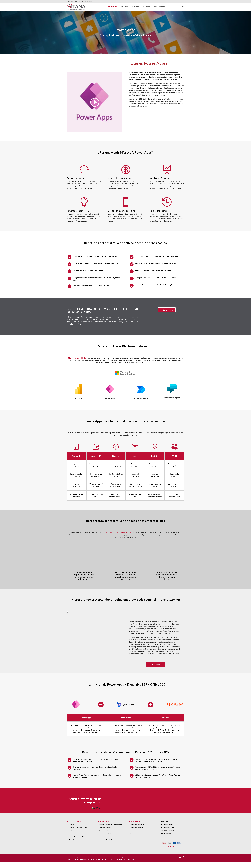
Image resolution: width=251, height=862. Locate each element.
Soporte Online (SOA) (106, 840)
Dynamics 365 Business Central (77, 827)
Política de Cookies (167, 824)
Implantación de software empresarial (110, 824)
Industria (133, 834)
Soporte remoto (166, 833)
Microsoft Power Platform (78, 358)
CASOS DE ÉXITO (159, 7)
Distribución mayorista (137, 824)
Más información (155, 664)
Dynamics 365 (72, 824)
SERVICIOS (124, 7)
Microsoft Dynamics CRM (76, 837)
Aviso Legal (164, 821)
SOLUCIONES (112, 7)
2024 (169, 846)
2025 (173, 846)
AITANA (169, 7)
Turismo (132, 840)
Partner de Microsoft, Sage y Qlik (123, 859)
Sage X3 (70, 830)
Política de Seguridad (167, 830)
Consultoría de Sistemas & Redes (109, 834)
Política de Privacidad (167, 827)
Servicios (133, 837)
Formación (102, 837)
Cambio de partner (104, 827)
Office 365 (71, 840)
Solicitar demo (166, 310)
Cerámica (133, 830)
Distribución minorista (137, 827)
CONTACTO (180, 7)
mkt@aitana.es (95, 859)
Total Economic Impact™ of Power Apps (116, 532)
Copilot (70, 834)
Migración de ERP (104, 830)
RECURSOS (146, 7)
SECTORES (135, 7)
